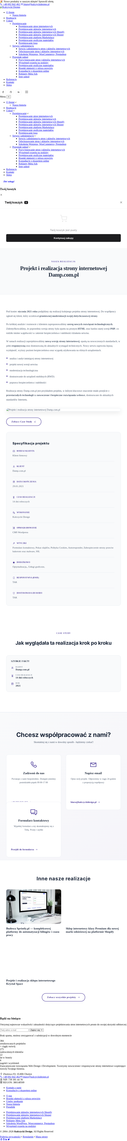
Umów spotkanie (14, 1101)
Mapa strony (42, 1136)
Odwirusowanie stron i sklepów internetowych (41, 51)
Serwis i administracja (23, 46)
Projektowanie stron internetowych (36, 26)
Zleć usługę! (9, 181)
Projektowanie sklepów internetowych (37, 29)
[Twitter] (8, 1139)
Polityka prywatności (10, 1136)
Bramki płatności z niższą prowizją (36, 68)
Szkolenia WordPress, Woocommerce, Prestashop (30, 1123)
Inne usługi (24, 76)
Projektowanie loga (28, 43)
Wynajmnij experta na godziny (33, 62)
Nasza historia (19, 15)
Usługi (9, 20)
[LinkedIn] (18, 92)
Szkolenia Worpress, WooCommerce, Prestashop (42, 54)
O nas (9, 1095)
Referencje (11, 79)
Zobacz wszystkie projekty (61, 997)
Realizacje (11, 18)
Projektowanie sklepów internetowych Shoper (41, 34)
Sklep (9, 85)
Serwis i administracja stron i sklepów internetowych (44, 48)
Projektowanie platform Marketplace (36, 37)
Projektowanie (19, 23)
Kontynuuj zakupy (63, 238)
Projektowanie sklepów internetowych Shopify (41, 32)
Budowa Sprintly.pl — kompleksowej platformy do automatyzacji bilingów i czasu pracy (32, 932)
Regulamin (28, 1136)
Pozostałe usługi (20, 57)
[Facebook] (3, 92)
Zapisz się (35, 1030)
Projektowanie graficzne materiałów (36, 40)
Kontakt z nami (13, 1087)
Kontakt (10, 82)
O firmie (10, 12)
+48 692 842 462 (11, 4)
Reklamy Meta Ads (28, 73)
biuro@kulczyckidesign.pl (36, 4)
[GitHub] (11, 92)
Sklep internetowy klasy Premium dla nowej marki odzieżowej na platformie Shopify (92, 930)
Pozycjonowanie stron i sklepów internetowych (42, 60)
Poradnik (10, 1107)
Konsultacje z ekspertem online (34, 71)
